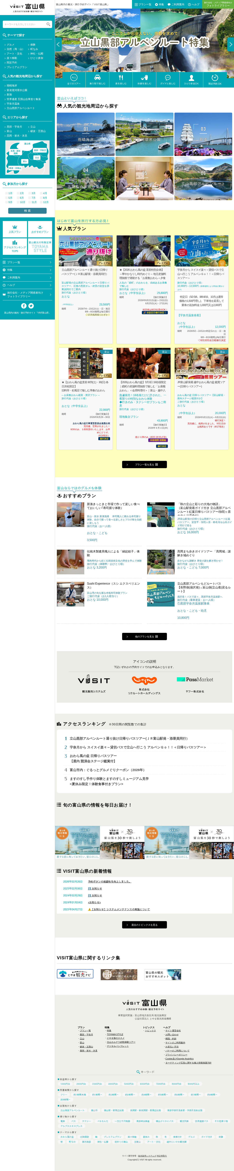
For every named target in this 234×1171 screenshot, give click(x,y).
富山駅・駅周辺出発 (114, 1110)
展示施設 (86, 1141)
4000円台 (113, 1083)
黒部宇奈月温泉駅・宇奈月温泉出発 (184, 1110)
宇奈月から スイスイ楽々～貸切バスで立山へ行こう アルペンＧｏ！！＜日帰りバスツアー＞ (138, 747)
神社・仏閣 (102, 1141)
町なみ (72, 1141)
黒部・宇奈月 (86, 1034)
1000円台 (65, 1083)
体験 (221, 1136)
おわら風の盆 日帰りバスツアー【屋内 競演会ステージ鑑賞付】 (93, 758)
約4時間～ (146, 1094)
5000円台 (129, 1083)
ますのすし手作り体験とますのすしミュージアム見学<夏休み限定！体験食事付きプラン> (109, 781)
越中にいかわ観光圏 (176, 1141)
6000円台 (145, 1083)
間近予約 (12, 62)
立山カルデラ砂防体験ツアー (121, 1042)
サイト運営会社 (173, 1030)
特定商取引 (162, 1156)
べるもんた (102, 1121)
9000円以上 (193, 1083)
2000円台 (81, 1083)
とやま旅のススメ (115, 1038)
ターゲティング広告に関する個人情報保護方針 (188, 1063)
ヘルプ (11, 285)
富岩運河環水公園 (17, 90)
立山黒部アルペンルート (73, 1110)
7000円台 (160, 1083)
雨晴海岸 (12, 85)
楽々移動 (132, 1136)
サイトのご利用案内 (175, 1042)
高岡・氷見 (15, 152)
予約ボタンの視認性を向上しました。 (109, 881)
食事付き (177, 1136)
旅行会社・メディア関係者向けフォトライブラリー (25, 294)
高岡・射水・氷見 (88, 1050)
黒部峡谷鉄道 (143, 1121)
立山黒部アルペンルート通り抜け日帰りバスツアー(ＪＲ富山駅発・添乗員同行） (129, 738)
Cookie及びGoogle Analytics (179, 1058)
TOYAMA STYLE (115, 1034)
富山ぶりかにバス (164, 1121)
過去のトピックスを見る (144, 924)
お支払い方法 (172, 1046)
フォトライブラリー (218, 4)
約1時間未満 (79, 1094)
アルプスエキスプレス (71, 1126)
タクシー (86, 1121)
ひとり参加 (36, 57)
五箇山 (137, 1141)
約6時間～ (179, 1094)
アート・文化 (153, 1141)
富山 (82, 1042)
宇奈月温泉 (13, 103)
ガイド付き (206, 1136)
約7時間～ (196, 1094)
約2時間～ (114, 1094)
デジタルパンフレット (118, 1046)
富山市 (94, 1110)
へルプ (195, 4)
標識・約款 (170, 1038)
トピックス (150, 1030)
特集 (161, 4)
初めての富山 (121, 1141)
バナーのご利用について (177, 1050)
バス (73, 1121)
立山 (82, 1038)
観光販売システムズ (147, 1156)
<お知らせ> (94, 902)
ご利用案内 (177, 4)
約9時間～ (66, 1099)
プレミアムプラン (112, 1136)
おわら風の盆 (67, 1136)
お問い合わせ (172, 1034)
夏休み (146, 1136)
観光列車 (184, 1121)
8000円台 (176, 1083)
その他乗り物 (221, 1121)
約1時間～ (97, 1094)
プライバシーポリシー (176, 1054)
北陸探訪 (84, 1136)
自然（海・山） (16, 49)
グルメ (191, 1136)
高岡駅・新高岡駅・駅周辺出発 (145, 1110)
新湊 (9, 94)
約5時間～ (163, 1094)
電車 (63, 1121)
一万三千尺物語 (122, 1121)
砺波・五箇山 (86, 1046)
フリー (64, 1094)
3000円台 (97, 1083)
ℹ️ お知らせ (95, 888)
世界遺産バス (201, 1121)
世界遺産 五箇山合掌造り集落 (24, 99)
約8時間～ (212, 1094)
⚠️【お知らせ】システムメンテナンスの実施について (119, 909)
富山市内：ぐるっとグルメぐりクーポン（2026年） (108, 770)
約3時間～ (130, 1094)
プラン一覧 (145, 4)
